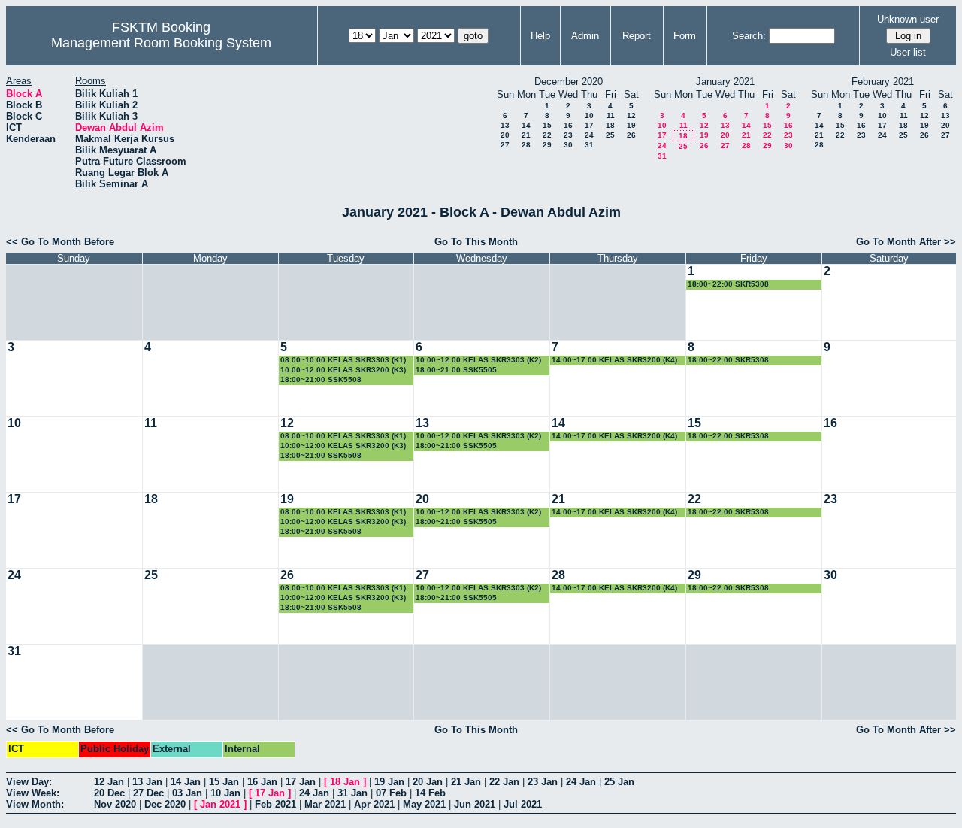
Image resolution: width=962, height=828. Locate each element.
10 (589, 115)
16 (568, 125)
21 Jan (466, 781)
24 (589, 135)
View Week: (32, 793)
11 (611, 115)
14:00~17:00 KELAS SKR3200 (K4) (614, 360)
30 (568, 145)
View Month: (35, 804)
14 (526, 125)
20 (505, 135)
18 (610, 125)
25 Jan (619, 781)
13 (505, 125)
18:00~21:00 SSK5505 (456, 369)
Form (684, 35)
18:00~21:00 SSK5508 (321, 379)
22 (547, 135)
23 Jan (543, 781)
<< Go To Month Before (60, 241)
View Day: (29, 781)
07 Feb (391, 793)
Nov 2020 (115, 804)
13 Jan (147, 781)
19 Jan (389, 781)
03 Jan (187, 793)
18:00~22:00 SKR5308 (728, 284)
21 (526, 135)
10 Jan (225, 793)
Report (636, 35)
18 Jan (345, 781)
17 (589, 125)
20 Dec (109, 793)
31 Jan (352, 793)
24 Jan (581, 781)
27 (505, 145)
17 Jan (301, 781)
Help (540, 35)
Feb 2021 (275, 804)
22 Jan (504, 781)
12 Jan (109, 781)
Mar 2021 (325, 804)
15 (547, 125)
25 (610, 135)
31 (589, 145)
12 (631, 115)
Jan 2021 (220, 804)
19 (631, 125)
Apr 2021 (374, 804)
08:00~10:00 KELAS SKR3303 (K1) (343, 360)
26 (631, 135)
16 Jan (262, 781)
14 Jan (186, 781)
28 (526, 145)
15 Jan (224, 781)
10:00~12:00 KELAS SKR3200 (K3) (343, 369)
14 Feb (430, 793)
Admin (585, 35)
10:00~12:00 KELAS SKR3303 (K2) (478, 360)
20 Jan (428, 781)
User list (908, 52)
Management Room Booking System (161, 42)
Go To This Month (476, 241)
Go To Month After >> (906, 241)
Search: (749, 35)
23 (568, 135)
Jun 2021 (474, 804)
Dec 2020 (165, 804)
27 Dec (148, 793)
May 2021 (424, 804)
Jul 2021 (523, 804)
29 (547, 145)
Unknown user (908, 19)
